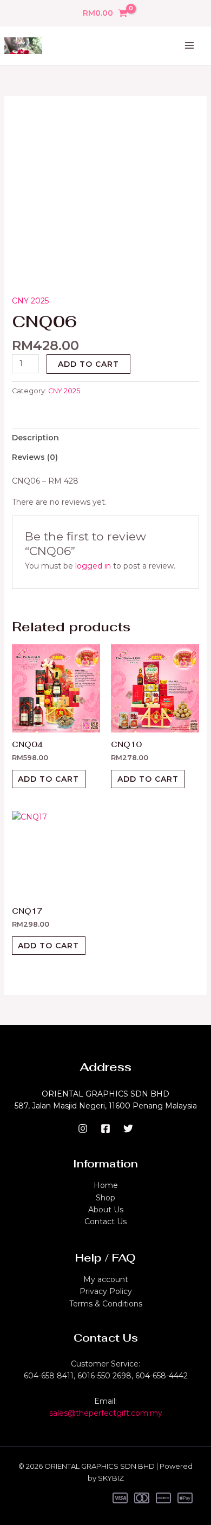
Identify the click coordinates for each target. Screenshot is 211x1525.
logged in (93, 566)
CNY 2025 (30, 301)
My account (105, 1279)
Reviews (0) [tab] (35, 457)
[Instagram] (83, 1128)
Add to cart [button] (48, 779)
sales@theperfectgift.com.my (105, 1413)
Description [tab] (35, 438)
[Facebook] (105, 1128)
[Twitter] (128, 1128)
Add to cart (88, 364)
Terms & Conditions (105, 1304)
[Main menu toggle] (189, 46)
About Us (105, 1209)
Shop (105, 1198)
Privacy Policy (106, 1291)
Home (106, 1185)
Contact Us (105, 1221)
